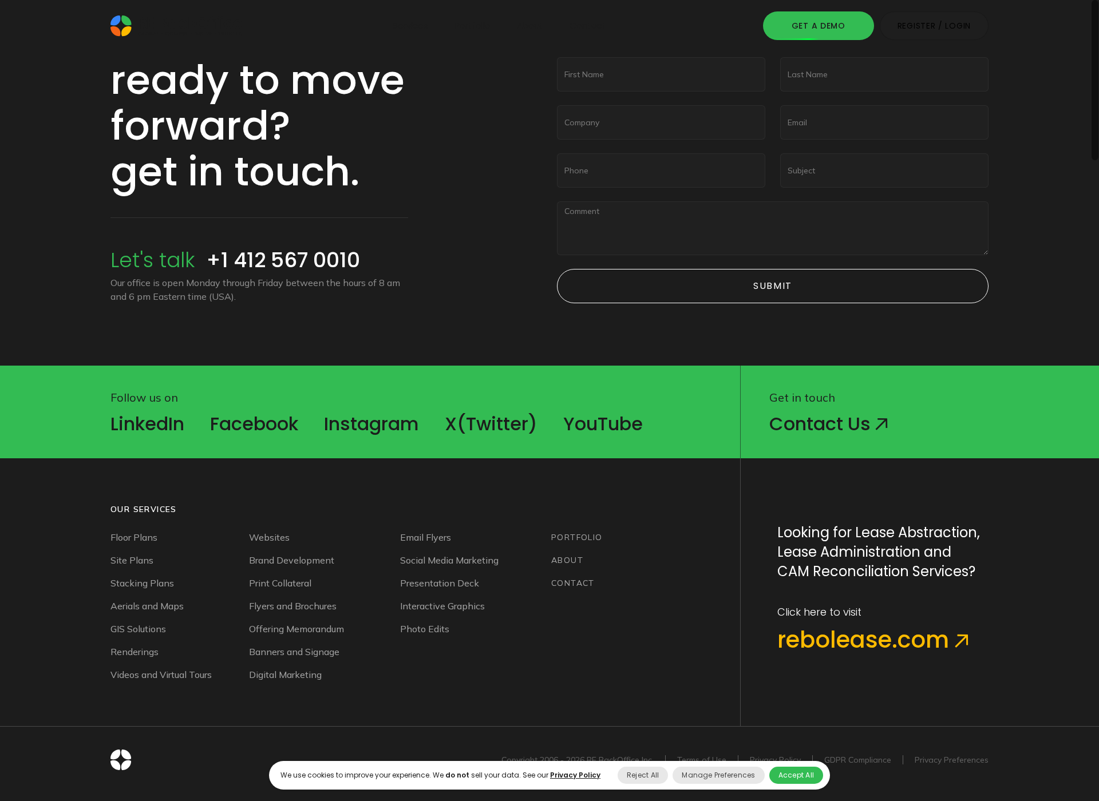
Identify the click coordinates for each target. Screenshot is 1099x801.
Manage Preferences (718, 775)
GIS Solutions (138, 629)
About (530, 25)
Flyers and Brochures (293, 606)
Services (410, 25)
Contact (588, 25)
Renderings (134, 651)
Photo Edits (424, 629)
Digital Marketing (285, 674)
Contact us (822, 424)
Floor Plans (133, 537)
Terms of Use (701, 759)
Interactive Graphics (442, 606)
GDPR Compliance (857, 759)
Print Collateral (280, 583)
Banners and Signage (294, 651)
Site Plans (131, 560)
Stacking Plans (142, 583)
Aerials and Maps (147, 606)
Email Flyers (425, 537)
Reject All (643, 775)
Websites (269, 537)
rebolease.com (866, 640)
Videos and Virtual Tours (161, 674)
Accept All (796, 775)
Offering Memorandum (296, 629)
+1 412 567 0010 (283, 260)
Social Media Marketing (449, 560)
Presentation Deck (439, 583)
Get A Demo (818, 25)
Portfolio (472, 25)
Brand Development (291, 560)
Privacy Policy (775, 759)
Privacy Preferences (952, 759)
